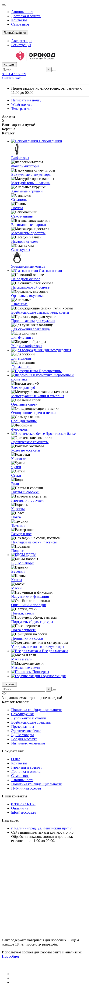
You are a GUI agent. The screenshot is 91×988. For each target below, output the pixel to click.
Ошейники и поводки (28, 605)
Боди (15, 484)
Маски (16, 588)
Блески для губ (23, 388)
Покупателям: (13, 751)
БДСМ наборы (22, 563)
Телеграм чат (21, 108)
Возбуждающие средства (31, 722)
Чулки (16, 467)
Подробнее (10, 956)
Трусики (18, 525)
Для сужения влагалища (30, 329)
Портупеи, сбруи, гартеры (32, 622)
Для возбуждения (56, 350)
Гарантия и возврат (26, 767)
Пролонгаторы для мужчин (33, 321)
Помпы (17, 208)
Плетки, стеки (22, 613)
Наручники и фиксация (30, 596)
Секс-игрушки (50, 141)
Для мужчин (21, 358)
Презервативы (50, 371)
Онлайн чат (11, 78)
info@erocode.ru (23, 812)
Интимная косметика (28, 743)
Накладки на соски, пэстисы (34, 542)
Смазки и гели (50, 271)
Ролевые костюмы (25, 450)
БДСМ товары (22, 735)
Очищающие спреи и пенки (33, 413)
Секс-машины (22, 216)
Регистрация (21, 45)
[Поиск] (54, 70)
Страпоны (19, 200)
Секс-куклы (20, 250)
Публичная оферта (26, 788)
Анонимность (22, 12)
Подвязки (19, 550)
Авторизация (21, 41)
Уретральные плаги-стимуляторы (37, 647)
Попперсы (40, 672)
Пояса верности (23, 630)
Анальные (19, 304)
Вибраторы (20, 158)
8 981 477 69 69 (14, 74)
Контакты (19, 20)
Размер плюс (21, 534)
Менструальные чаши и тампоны (37, 396)
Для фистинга (22, 337)
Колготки (18, 459)
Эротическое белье (60, 434)
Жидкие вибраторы (26, 346)
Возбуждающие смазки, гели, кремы (40, 312)
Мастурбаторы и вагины (30, 183)
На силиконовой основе (30, 287)
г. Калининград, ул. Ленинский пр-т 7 (41, 828)
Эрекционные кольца (28, 266)
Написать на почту (26, 100)
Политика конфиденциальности (36, 710)
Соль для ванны (24, 421)
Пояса (16, 517)
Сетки (16, 475)
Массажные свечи (25, 668)
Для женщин (21, 367)
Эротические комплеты (30, 442)
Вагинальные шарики (28, 225)
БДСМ (30, 555)
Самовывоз (20, 24)
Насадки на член (24, 241)
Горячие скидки (53, 676)
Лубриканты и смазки (28, 718)
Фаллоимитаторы (25, 166)
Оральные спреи (24, 404)
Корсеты (18, 509)
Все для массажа (54, 651)
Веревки (18, 571)
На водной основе (25, 279)
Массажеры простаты (28, 233)
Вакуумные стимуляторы (31, 174)
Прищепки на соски (27, 638)
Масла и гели (21, 659)
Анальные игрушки (27, 191)
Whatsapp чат (21, 104)
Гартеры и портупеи (27, 500)
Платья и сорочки (25, 492)
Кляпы (16, 580)
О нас (15, 759)
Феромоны (19, 429)
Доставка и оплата (26, 16)
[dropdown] (4, 5)
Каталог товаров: (15, 702)
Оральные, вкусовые (27, 296)
